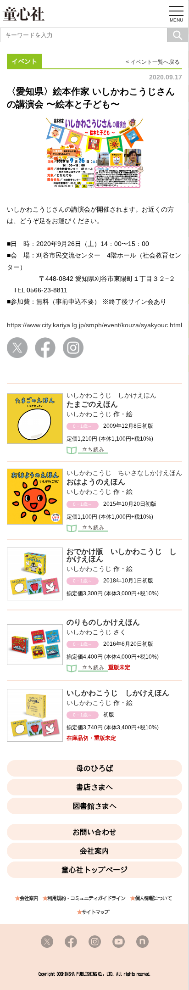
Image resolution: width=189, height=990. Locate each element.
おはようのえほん (96, 482)
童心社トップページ (94, 869)
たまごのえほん (92, 404)
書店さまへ (94, 787)
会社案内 (94, 851)
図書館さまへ (94, 806)
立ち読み (87, 451)
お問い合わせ (94, 832)
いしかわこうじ (89, 414)
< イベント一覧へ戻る (153, 62)
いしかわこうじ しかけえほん (111, 395)
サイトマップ (95, 912)
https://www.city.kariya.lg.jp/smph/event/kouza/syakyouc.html (94, 325)
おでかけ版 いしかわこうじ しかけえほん (122, 555)
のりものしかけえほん (103, 622)
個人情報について (153, 898)
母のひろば (94, 768)
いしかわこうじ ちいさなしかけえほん (124, 472)
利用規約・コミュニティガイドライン (86, 898)
